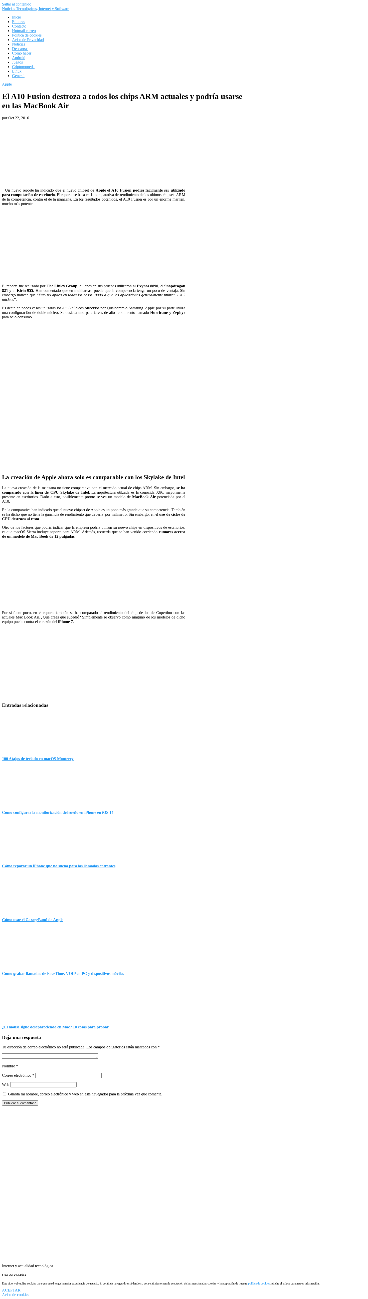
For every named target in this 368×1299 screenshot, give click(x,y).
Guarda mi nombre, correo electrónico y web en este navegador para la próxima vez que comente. (85, 1094)
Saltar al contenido (16, 4)
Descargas (20, 49)
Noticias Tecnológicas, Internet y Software (35, 9)
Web (5, 1084)
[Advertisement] (93, 434)
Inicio (16, 17)
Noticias (18, 44)
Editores (18, 22)
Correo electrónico (18, 1075)
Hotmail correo (24, 31)
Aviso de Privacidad (28, 40)
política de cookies (259, 1283)
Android (18, 58)
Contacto (19, 26)
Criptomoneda (23, 67)
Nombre (10, 1066)
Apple (7, 84)
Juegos (17, 62)
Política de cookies (27, 35)
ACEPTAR (11, 1290)
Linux (17, 71)
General (18, 76)
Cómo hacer (21, 53)
